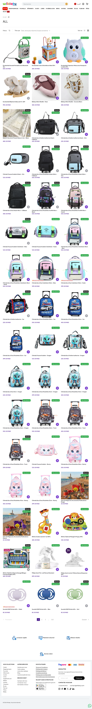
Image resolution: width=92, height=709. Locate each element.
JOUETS (5, 675)
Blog (18, 673)
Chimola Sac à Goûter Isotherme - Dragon (72, 355)
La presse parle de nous (23, 675)
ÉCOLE (4, 686)
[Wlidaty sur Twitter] (68, 689)
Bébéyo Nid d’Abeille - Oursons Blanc (71, 101)
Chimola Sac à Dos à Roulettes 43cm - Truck (73, 428)
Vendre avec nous (22, 667)
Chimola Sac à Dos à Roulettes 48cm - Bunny (73, 464)
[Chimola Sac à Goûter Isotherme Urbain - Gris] (75, 123)
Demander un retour (22, 684)
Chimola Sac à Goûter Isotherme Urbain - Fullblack (43, 138)
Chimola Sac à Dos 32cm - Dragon (12, 391)
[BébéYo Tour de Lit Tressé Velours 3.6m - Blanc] (17, 123)
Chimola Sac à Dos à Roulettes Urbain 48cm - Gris (73, 174)
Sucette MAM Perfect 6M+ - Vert (70, 609)
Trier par (17, 30)
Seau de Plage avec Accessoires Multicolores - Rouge (74, 501)
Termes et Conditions (42, 667)
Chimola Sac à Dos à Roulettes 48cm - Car (43, 319)
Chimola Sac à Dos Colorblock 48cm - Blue (44, 283)
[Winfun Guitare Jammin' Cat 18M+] (46, 522)
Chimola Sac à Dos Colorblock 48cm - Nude (73, 283)
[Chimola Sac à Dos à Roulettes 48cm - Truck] (46, 413)
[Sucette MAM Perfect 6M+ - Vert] (75, 594)
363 (52, 619)
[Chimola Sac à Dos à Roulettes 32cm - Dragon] (46, 377)
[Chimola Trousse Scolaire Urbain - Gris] (17, 159)
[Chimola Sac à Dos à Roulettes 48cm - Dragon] (17, 413)
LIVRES (4, 676)
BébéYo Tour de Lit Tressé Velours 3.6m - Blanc (16, 138)
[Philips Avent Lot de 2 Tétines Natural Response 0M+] (75, 558)
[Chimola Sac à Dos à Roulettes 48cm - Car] (46, 304)
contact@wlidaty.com (77, 685)
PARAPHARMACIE (7, 669)
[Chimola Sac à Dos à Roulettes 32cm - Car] (17, 340)
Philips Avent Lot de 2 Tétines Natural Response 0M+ (74, 573)
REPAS (5, 680)
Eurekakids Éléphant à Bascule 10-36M (14, 101)
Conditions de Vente (41, 673)
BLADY (4, 691)
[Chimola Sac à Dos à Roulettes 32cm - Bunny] (46, 485)
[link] (20, 619)
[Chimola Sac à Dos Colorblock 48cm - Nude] (75, 268)
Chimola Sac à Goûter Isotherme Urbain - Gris (74, 138)
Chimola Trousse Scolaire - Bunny (41, 464)
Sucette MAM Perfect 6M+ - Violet (12, 609)
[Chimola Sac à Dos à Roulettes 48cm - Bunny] (75, 449)
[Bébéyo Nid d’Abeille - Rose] (46, 87)
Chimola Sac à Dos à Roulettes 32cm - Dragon (45, 391)
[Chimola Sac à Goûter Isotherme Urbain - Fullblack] (46, 123)
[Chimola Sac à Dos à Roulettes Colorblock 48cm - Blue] (75, 232)
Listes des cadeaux (22, 671)
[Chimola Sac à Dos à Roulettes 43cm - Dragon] (75, 377)
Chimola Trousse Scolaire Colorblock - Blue (15, 246)
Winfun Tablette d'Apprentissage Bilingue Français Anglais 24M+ (14, 573)
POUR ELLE (5, 671)
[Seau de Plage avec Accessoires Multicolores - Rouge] (75, 485)
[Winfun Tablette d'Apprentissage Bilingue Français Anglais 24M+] (17, 558)
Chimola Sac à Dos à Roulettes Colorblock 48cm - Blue (74, 247)
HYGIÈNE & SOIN (7, 678)
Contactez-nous (22, 682)
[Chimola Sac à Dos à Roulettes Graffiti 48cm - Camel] (75, 195)
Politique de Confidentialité (43, 675)
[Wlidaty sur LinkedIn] (73, 689)
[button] (87, 4)
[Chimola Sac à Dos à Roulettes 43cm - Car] (75, 304)
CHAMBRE (5, 684)
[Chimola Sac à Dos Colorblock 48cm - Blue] (46, 268)
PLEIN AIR (5, 688)
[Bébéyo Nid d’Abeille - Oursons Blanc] (75, 87)
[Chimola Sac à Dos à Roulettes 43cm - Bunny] (17, 485)
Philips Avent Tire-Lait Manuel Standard (43, 573)
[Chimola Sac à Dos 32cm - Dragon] (17, 377)
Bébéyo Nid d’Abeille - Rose (40, 101)
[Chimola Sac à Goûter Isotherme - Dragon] (75, 340)
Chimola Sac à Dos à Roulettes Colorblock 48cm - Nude (16, 283)
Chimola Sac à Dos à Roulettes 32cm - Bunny (44, 500)
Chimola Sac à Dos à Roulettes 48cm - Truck (44, 428)
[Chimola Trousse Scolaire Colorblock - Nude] (46, 232)
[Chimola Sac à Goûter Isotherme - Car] (17, 304)
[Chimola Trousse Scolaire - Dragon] (46, 340)
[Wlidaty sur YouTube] (65, 689)
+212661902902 (63, 685)
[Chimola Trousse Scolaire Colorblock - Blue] (17, 232)
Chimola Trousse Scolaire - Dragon (41, 355)
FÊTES (4, 690)
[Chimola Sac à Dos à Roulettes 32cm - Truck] (17, 449)
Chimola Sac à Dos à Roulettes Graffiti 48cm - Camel (74, 211)
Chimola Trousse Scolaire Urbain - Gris (13, 174)
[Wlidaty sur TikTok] (70, 689)
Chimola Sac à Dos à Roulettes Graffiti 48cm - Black (44, 211)
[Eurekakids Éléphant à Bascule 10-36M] (17, 87)
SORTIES (5, 682)
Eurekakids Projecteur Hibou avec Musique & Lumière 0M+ (73, 66)
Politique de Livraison (42, 669)
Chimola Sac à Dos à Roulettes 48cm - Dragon (16, 428)
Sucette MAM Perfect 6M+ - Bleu (41, 609)
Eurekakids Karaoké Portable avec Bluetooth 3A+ (15, 66)
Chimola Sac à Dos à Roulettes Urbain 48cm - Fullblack (44, 174)
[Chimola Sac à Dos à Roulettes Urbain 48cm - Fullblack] (46, 159)
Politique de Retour (41, 671)
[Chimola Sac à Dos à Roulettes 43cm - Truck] (75, 413)
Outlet (5, 8)
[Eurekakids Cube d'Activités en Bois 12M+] (46, 50)
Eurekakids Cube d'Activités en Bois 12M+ (43, 65)
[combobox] (45, 4)
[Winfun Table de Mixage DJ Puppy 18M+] (75, 522)
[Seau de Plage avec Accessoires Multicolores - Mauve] (17, 522)
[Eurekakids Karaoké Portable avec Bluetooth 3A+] (17, 50)
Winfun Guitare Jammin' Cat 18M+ (41, 536)
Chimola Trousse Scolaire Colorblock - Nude (44, 246)
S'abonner (79, 678)
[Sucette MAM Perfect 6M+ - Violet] (17, 594)
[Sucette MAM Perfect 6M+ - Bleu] (46, 594)
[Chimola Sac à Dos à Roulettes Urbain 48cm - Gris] (75, 159)
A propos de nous (22, 681)
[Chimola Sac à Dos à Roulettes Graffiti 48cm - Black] (46, 195)
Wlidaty (8, 702)
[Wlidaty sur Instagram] (59, 689)
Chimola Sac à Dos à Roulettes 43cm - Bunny (15, 500)
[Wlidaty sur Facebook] (62, 689)
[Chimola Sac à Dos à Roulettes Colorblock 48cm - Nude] (17, 268)
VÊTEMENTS (6, 673)
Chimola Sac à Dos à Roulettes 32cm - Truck (15, 464)
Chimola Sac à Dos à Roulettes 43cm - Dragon (74, 391)
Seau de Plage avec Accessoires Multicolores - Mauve (16, 537)
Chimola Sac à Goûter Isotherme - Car (13, 319)
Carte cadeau (21, 669)
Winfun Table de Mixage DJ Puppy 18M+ (72, 536)
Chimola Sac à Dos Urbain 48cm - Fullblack (15, 210)
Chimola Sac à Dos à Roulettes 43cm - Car (73, 319)
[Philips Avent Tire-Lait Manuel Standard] (46, 558)
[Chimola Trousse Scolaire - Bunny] (46, 449)
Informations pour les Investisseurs (45, 676)
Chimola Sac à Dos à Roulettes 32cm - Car (14, 355)
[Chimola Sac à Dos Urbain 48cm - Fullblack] (17, 195)
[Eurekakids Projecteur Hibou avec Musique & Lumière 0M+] (75, 50)
